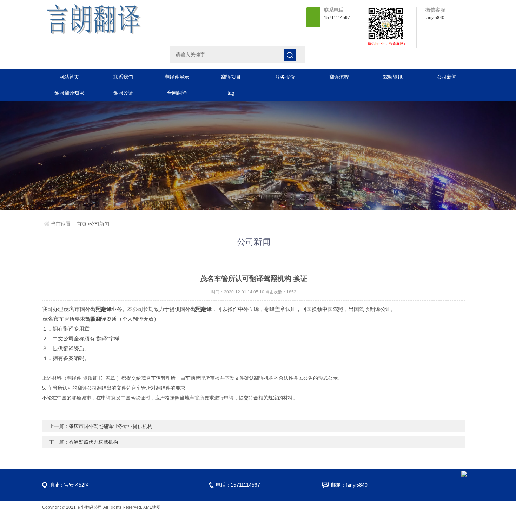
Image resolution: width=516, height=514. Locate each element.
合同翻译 (177, 93)
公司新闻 (447, 77)
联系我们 (123, 77)
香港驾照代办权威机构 (93, 442)
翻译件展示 (177, 77)
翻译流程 (339, 77)
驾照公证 (123, 93)
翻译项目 (231, 77)
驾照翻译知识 (69, 93)
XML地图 (151, 507)
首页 (82, 224)
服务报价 (285, 77)
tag (230, 93)
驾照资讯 (393, 77)
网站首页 (69, 77)
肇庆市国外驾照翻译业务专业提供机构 (110, 426)
